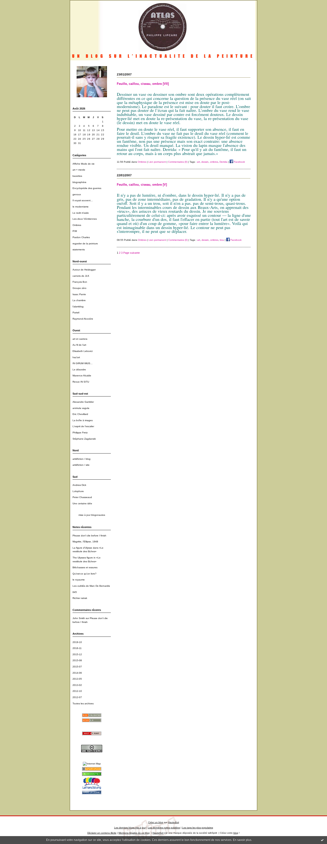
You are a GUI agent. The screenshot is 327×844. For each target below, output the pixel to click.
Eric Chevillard (80, 414)
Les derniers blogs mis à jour (130, 827)
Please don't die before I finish (89, 535)
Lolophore (78, 491)
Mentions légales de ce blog (134, 833)
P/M (75, 231)
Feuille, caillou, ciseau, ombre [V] (142, 184)
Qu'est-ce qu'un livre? (84, 573)
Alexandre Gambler (83, 402)
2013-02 (77, 685)
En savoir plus (242, 840)
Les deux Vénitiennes (85, 219)
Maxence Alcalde (82, 375)
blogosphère (79, 182)
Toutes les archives (83, 703)
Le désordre (79, 369)
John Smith (79, 618)
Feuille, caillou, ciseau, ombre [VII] (143, 84)
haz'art (76, 357)
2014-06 (77, 673)
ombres (214, 162)
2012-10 (77, 691)
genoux (77, 194)
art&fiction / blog (81, 459)
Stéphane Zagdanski (84, 438)
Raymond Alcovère (83, 318)
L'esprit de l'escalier (83, 426)
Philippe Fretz (80, 432)
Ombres (77, 225)
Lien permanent (157, 162)
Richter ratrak (80, 598)
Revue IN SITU (81, 381)
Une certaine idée (82, 503)
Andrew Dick (79, 485)
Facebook (239, 162)
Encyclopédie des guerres (87, 188)
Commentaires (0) (177, 162)
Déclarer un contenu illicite (101, 833)
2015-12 (77, 654)
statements (79, 249)
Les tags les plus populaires (197, 827)
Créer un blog (155, 822)
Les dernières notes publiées (164, 827)
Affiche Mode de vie (84, 163)
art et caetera (80, 339)
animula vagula (81, 408)
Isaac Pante (79, 294)
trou (222, 240)
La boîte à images (83, 420)
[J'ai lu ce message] (322, 840)
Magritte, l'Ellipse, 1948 (85, 541)
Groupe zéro (79, 288)
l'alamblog (78, 306)
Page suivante (131, 252)
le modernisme (81, 206)
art (198, 162)
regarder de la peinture (85, 243)
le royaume (79, 579)
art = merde (79, 169)
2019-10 (77, 642)
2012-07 (77, 697)
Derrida (223, 162)
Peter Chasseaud (82, 497)
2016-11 (77, 648)
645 (75, 592)
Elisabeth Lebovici (83, 351)
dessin (205, 162)
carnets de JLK (81, 276)
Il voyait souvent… (83, 200)
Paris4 (76, 312)
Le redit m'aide (81, 213)
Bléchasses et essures (85, 567)
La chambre (79, 300)
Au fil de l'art (79, 345)
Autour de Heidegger (84, 269)
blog (235, 833)
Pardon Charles (81, 237)
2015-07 (77, 666)
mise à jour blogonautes (92, 515)
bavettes (77, 176)
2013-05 (77, 678)
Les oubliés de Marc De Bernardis (91, 586)
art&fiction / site (81, 465)
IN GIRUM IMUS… (83, 363)
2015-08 (77, 660)
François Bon (80, 282)
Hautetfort (173, 822)
